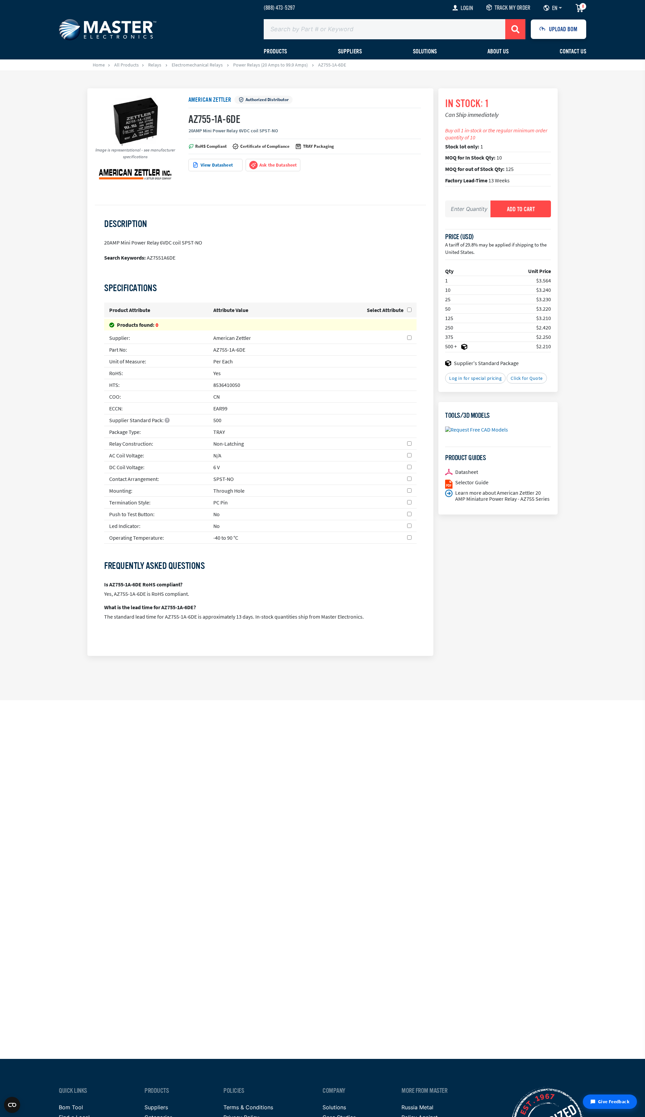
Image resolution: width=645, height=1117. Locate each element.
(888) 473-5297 (279, 7)
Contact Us (573, 51)
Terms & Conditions (248, 1107)
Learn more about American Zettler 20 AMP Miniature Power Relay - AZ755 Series (502, 495)
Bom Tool (71, 1107)
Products (275, 51)
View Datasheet (217, 165)
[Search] (515, 29)
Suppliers (156, 1107)
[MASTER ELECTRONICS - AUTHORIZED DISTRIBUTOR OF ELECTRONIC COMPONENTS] (107, 29)
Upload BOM (563, 29)
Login (467, 8)
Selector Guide (471, 482)
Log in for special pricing (475, 378)
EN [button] (554, 8)
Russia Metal (417, 1107)
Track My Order (512, 7)
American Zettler (209, 99)
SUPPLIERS (350, 51)
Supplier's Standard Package (486, 363)
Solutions (425, 51)
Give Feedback (614, 1102)
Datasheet (466, 471)
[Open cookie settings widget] (12, 1105)
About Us (498, 51)
